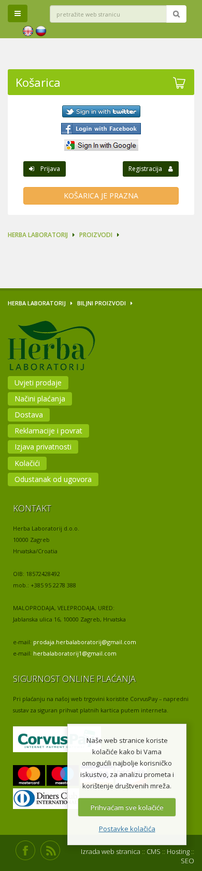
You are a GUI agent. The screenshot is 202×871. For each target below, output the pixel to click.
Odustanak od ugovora (53, 479)
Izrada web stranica (110, 851)
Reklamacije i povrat (48, 430)
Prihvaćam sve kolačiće (127, 807)
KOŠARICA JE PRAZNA (101, 195)
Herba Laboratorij (38, 234)
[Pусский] (41, 31)
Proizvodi (95, 234)
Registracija (148, 168)
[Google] (101, 145)
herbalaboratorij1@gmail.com (75, 653)
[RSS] (50, 850)
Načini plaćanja (40, 398)
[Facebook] (101, 128)
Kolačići (27, 463)
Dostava (29, 414)
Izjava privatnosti (43, 447)
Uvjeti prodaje (38, 382)
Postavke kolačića (127, 828)
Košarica (38, 82)
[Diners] (46, 799)
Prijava (47, 168)
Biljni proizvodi (101, 303)
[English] (28, 31)
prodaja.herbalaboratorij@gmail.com (84, 642)
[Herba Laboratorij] (79, 347)
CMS (154, 851)
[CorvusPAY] (57, 739)
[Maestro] (63, 776)
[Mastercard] (29, 776)
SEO (187, 860)
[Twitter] (101, 111)
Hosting (178, 851)
